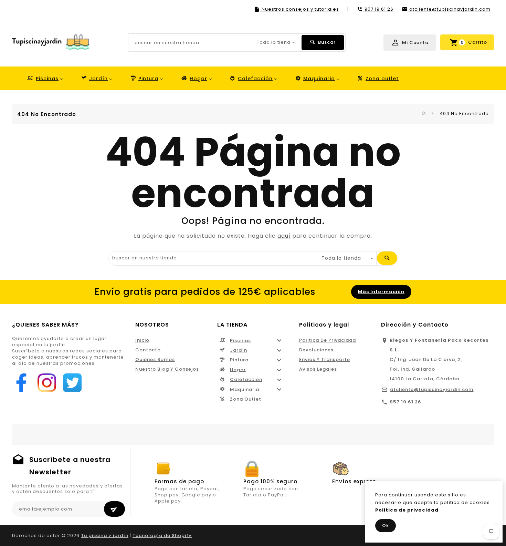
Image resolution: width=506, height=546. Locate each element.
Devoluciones (316, 350)
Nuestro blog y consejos (167, 369)
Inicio (142, 340)
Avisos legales (318, 369)
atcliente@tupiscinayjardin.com (431, 389)
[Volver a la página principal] (423, 113)
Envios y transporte (324, 359)
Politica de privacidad (327, 340)
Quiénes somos (155, 359)
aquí (284, 236)
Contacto (148, 350)
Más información (381, 291)
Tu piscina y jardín (104, 535)
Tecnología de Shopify (162, 535)
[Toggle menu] (279, 340)
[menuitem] (44, 78)
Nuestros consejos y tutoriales (299, 9)
